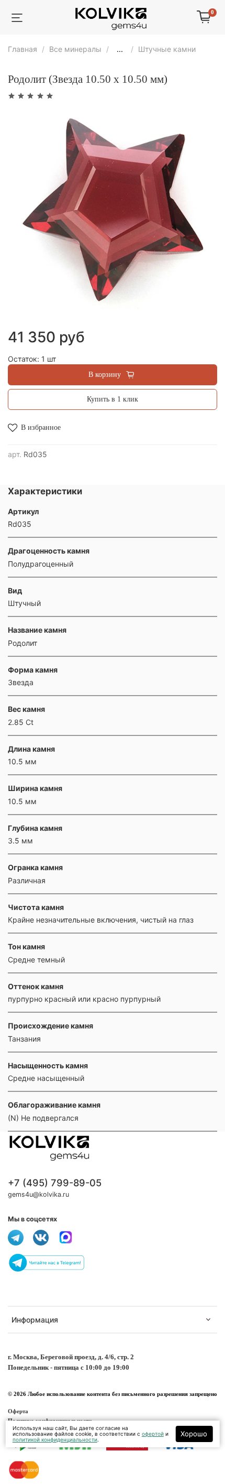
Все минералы (75, 49)
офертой (153, 1434)
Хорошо (194, 1433)
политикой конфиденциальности (55, 1439)
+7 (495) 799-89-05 (55, 1182)
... (120, 49)
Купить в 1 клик (112, 399)
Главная (22, 49)
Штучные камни (167, 49)
